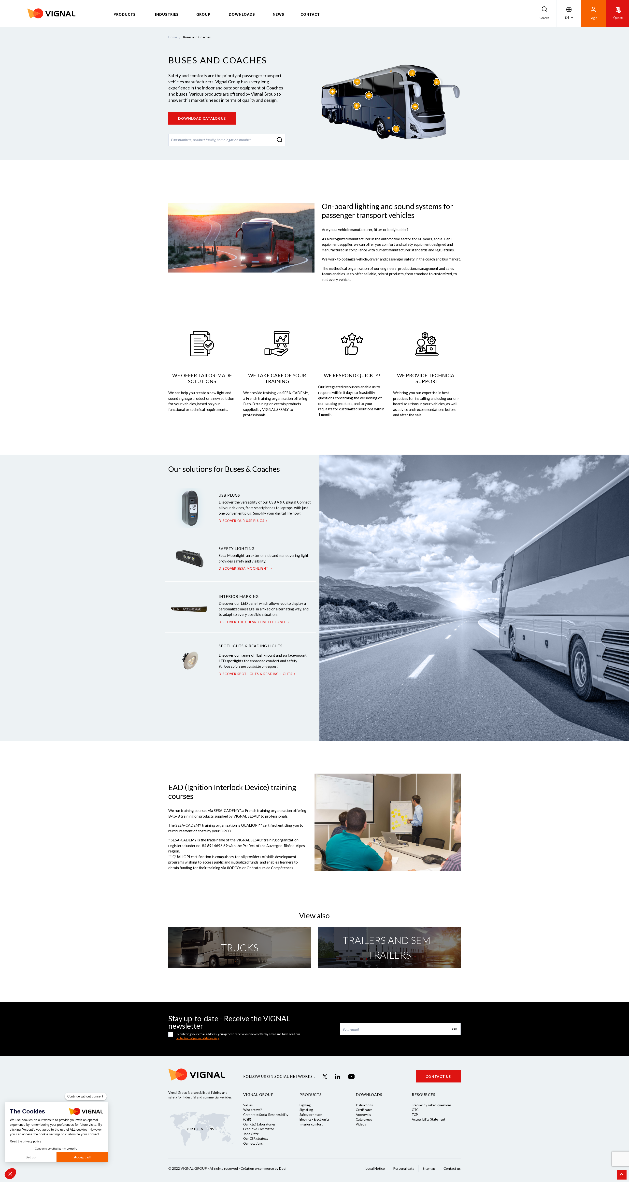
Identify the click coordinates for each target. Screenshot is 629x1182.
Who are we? (252, 1110)
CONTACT (310, 14)
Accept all (82, 1157)
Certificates (364, 1110)
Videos (361, 1124)
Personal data (403, 1168)
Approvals (363, 1115)
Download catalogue (202, 118)
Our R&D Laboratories (259, 1124)
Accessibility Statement (428, 1119)
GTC (415, 1110)
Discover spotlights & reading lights (255, 674)
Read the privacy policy (25, 1141)
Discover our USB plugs (241, 521)
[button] (10, 1174)
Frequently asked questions (431, 1105)
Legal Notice (375, 1168)
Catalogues (364, 1119)
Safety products (311, 1115)
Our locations (253, 1143)
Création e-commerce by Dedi (263, 1168)
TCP (415, 1115)
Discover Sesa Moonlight (244, 568)
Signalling (306, 1110)
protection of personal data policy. (197, 1038)
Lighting (305, 1105)
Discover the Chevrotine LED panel (252, 622)
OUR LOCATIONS (200, 1129)
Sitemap (429, 1168)
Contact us (438, 1076)
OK (454, 1029)
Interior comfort (311, 1124)
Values (248, 1105)
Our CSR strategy (255, 1138)
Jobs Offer (250, 1134)
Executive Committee (258, 1129)
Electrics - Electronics (314, 1119)
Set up (31, 1157)
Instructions (364, 1105)
